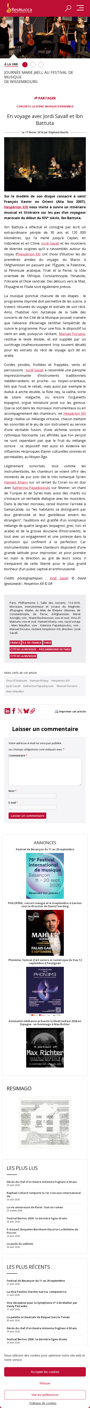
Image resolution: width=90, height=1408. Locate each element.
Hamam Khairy (16, 482)
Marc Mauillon (15, 691)
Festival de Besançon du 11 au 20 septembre (45, 849)
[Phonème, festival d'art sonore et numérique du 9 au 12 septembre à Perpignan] (45, 992)
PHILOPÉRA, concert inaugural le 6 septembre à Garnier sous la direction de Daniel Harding (45, 905)
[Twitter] (20, 711)
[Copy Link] (32, 711)
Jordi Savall (50, 243)
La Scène (38, 106)
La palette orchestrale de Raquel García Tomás (38, 1317)
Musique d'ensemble (59, 106)
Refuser (45, 1383)
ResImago (19, 1088)
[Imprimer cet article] (56, 712)
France (15, 642)
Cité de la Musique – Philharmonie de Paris (40, 649)
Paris (47, 642)
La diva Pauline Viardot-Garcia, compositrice (37, 1292)
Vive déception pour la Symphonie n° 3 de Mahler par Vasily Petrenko (42, 1304)
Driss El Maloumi (16, 680)
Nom (13, 791)
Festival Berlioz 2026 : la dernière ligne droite (37, 1339)
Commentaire (18, 755)
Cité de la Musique (23, 656)
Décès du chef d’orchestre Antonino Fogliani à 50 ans (42, 1328)
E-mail (13, 802)
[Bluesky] (26, 711)
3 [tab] (41, 64)
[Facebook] (13, 711)
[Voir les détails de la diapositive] (45, 37)
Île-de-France (32, 642)
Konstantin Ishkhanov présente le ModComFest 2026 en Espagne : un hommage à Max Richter (45, 1023)
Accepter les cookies (45, 1372)
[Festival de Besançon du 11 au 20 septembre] (45, 876)
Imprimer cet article (72, 711)
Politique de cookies (43, 1403)
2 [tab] (33, 64)
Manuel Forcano (72, 334)
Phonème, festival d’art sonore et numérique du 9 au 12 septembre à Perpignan (45, 961)
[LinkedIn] (7, 711)
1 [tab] (25, 64)
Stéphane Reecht (58, 132)
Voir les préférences (45, 1395)
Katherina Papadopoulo (31, 487)
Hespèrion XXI (16, 207)
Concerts (24, 106)
